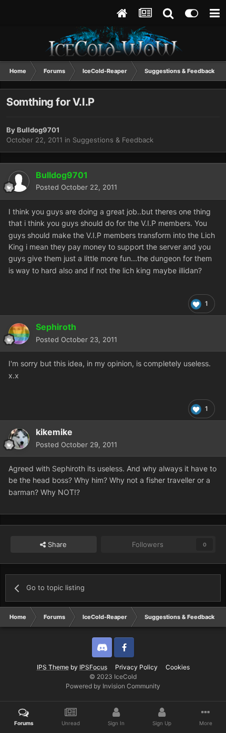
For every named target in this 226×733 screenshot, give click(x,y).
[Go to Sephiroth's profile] (18, 333)
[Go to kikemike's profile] (18, 438)
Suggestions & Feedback (113, 140)
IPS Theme (53, 667)
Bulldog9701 (38, 130)
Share (56, 544)
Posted (76, 187)
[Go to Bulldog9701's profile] (18, 181)
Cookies (178, 667)
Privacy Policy (136, 667)
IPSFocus (93, 667)
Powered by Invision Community (113, 686)
